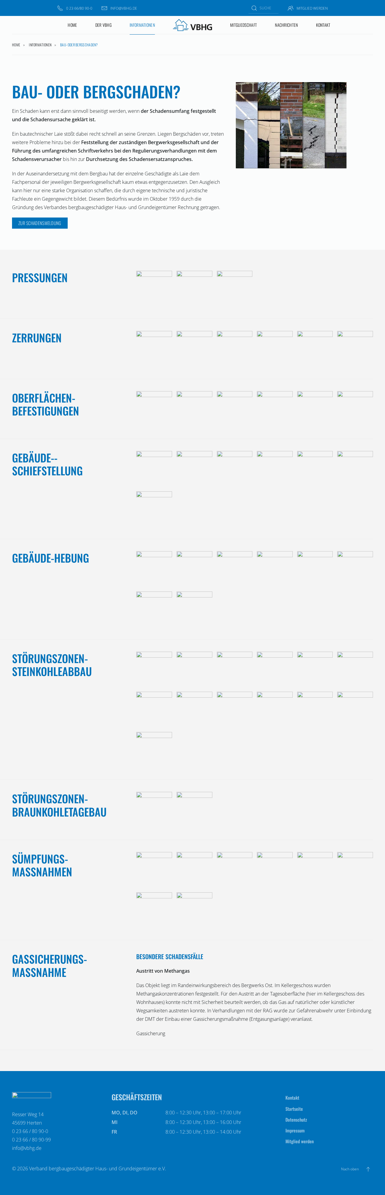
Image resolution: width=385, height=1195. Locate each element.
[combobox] (263, 8)
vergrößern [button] (150, 289)
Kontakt (323, 25)
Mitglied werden (312, 8)
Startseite (294, 1108)
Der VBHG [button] (103, 25)
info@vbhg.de (123, 8)
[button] (368, 1169)
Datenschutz (296, 1119)
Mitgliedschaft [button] (243, 25)
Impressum (295, 1130)
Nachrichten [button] (286, 25)
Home (72, 25)
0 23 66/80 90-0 (79, 8)
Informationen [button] (142, 25)
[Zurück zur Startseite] (192, 25)
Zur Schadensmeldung (39, 223)
